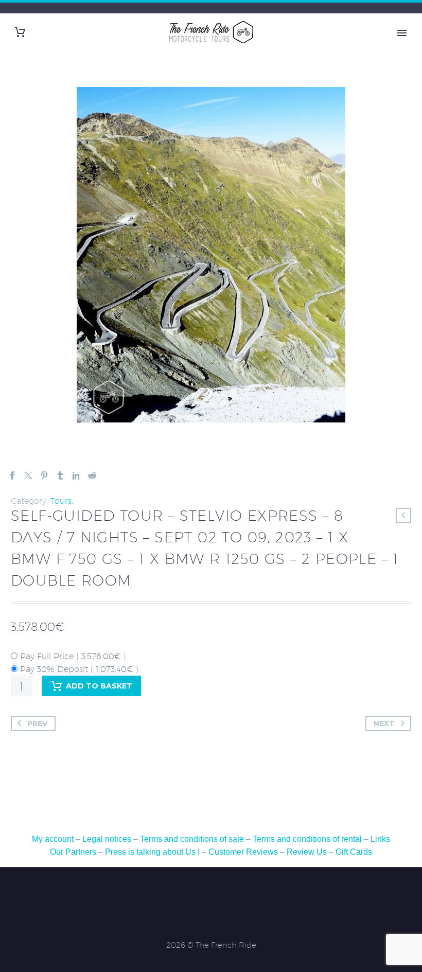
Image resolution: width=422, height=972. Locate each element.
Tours (61, 501)
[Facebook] (12, 475)
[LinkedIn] (76, 475)
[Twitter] (28, 475)
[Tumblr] (60, 475)
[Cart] (20, 32)
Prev (37, 723)
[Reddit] (92, 475)
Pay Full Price (71, 656)
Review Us (307, 851)
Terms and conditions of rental (308, 839)
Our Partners (73, 851)
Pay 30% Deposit (77, 669)
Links (380, 839)
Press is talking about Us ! (152, 851)
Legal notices (106, 839)
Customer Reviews (243, 851)
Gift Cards (354, 851)
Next (384, 723)
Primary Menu (402, 33)
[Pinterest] (44, 475)
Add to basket (99, 686)
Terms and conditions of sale (193, 839)
